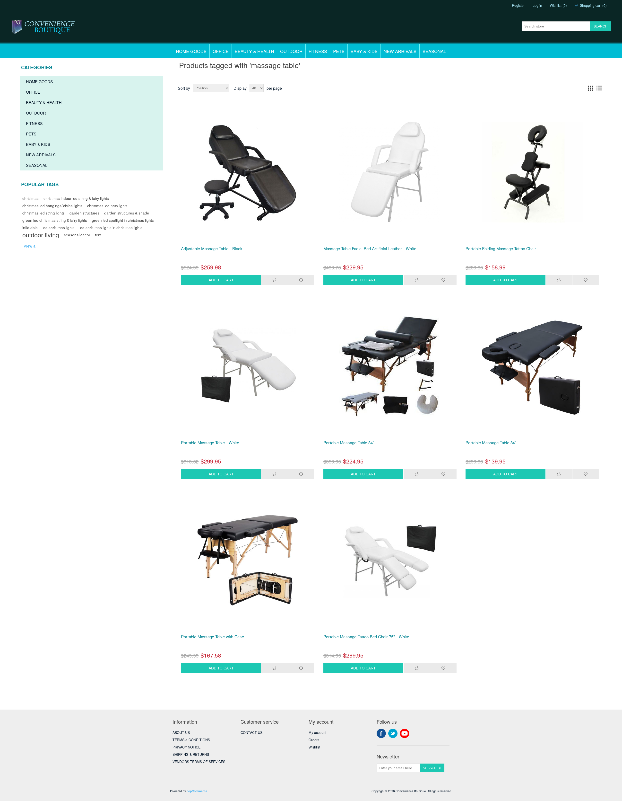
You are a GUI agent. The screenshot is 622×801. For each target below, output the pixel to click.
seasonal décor (77, 234)
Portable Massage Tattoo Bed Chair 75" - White (366, 636)
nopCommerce (197, 791)
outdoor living (40, 234)
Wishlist (314, 747)
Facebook (381, 733)
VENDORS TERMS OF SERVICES (199, 761)
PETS (339, 51)
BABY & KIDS (364, 51)
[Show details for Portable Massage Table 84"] (390, 366)
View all (30, 246)
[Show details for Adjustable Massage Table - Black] (248, 172)
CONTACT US (251, 732)
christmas (30, 198)
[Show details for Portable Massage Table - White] (248, 366)
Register (518, 5)
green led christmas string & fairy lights (54, 220)
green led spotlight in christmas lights (123, 220)
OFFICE (221, 51)
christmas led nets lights (107, 205)
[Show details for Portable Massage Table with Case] (248, 560)
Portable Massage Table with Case (212, 636)
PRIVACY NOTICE (186, 747)
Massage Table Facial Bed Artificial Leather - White (369, 248)
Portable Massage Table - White (210, 442)
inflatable (30, 227)
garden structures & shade (126, 212)
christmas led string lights (43, 212)
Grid (590, 88)
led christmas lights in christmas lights (110, 227)
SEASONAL (434, 51)
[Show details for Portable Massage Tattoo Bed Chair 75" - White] (390, 560)
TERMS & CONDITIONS (191, 739)
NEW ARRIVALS (400, 51)
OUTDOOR (291, 51)
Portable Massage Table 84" (348, 442)
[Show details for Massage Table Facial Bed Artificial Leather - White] (390, 172)
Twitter (392, 733)
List (599, 88)
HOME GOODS (191, 51)
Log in (537, 5)
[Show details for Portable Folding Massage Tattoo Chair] (532, 172)
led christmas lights (59, 227)
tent (98, 234)
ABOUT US (181, 732)
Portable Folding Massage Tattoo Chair (501, 248)
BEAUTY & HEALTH (254, 51)
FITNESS (318, 51)
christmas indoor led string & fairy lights (76, 198)
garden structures (84, 212)
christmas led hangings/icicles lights (52, 205)
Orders (314, 739)
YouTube (404, 733)
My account (317, 732)
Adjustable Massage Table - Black (211, 248)
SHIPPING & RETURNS (191, 754)
